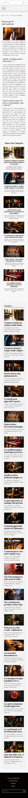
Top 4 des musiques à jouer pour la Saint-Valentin (13, 579)
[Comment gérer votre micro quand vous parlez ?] (14, 544)
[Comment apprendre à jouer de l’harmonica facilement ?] (14, 518)
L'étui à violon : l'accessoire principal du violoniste (14, 260)
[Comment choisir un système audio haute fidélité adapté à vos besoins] (14, 153)
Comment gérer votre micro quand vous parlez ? (13, 553)
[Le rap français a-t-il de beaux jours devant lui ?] (14, 721)
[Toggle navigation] (4, 8)
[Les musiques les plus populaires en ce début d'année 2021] (14, 671)
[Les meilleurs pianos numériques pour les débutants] (14, 275)
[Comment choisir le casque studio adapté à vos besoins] (14, 178)
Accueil (2, 16)
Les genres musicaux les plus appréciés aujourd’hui (13, 706)
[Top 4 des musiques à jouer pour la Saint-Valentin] (14, 569)
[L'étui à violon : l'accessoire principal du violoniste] (14, 251)
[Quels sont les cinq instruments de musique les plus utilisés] (14, 202)
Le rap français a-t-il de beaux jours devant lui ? (13, 731)
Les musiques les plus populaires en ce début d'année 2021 (13, 680)
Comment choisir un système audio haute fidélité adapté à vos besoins (14, 162)
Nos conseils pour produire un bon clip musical (13, 604)
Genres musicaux (13, 778)
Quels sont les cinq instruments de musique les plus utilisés (14, 211)
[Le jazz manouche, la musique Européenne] (14, 493)
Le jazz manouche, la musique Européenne (13, 501)
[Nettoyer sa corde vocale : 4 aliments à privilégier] (14, 620)
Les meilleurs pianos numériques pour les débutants (14, 284)
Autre (7, 16)
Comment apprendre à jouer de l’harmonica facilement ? (14, 528)
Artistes (13, 783)
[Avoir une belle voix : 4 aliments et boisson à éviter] (14, 747)
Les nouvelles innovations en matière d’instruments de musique (13, 656)
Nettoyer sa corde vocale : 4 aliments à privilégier (13, 630)
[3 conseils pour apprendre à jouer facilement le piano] (14, 228)
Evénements (13, 781)
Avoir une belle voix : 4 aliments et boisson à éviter (14, 757)
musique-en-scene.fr (20, 68)
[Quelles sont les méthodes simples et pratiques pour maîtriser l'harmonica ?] (14, 467)
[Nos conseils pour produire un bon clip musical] (14, 594)
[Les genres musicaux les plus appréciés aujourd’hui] (14, 696)
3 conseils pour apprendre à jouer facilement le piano (14, 236)
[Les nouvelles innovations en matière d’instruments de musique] (14, 645)
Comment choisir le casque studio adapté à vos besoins (14, 187)
